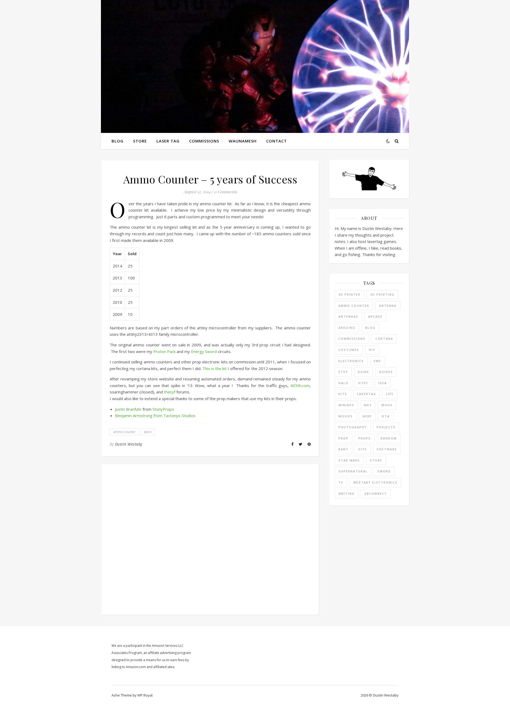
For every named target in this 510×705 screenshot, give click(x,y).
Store (140, 141)
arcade (375, 316)
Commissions (204, 141)
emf (377, 361)
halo (343, 383)
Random (389, 438)
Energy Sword (204, 351)
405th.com (300, 385)
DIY (372, 350)
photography (352, 427)
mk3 (368, 405)
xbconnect (375, 494)
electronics (351, 361)
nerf (367, 416)
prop (343, 438)
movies (345, 416)
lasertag (366, 394)
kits (342, 394)
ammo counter (124, 432)
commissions (352, 339)
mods (387, 405)
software (387, 449)
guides (386, 372)
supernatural (353, 471)
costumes (348, 350)
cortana (384, 339)
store (148, 432)
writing (346, 494)
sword (384, 471)
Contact (276, 141)
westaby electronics (375, 482)
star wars (349, 460)
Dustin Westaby (128, 444)
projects (386, 427)
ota (386, 416)
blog (370, 328)
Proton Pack (164, 351)
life (390, 394)
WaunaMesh (243, 141)
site (362, 449)
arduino (346, 328)
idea (382, 383)
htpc (363, 383)
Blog (118, 141)
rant (343, 449)
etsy (343, 372)
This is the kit (214, 368)
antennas (348, 316)
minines (346, 405)
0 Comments (225, 191)
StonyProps (163, 409)
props (364, 438)
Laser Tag (168, 141)
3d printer (349, 294)
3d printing (382, 294)
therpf (169, 392)
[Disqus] (210, 538)
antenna (388, 306)
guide (363, 372)
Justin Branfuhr (128, 409)
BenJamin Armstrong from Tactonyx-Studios (155, 415)
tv (340, 482)
